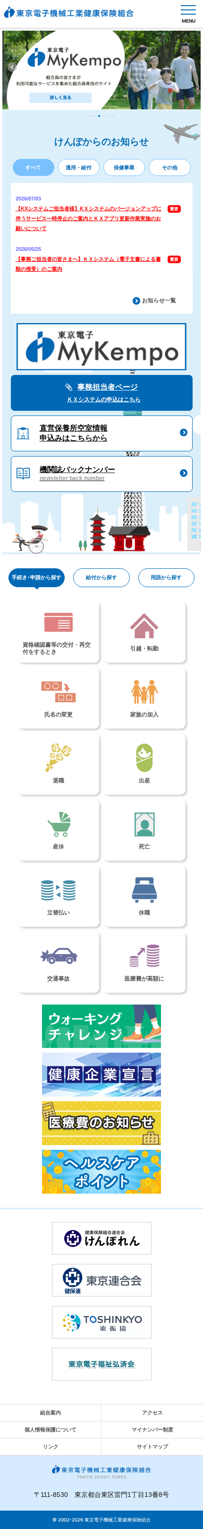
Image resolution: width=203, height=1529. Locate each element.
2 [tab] (94, 116)
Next (190, 67)
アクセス (152, 1412)
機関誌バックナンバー (77, 473)
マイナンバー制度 (152, 1429)
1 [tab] (90, 116)
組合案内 (50, 1412)
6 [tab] (113, 116)
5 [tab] (109, 116)
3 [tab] (99, 116)
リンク (51, 1446)
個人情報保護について (50, 1429)
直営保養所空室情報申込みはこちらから (74, 433)
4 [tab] (104, 116)
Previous (12, 67)
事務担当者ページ (104, 393)
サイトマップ (152, 1446)
